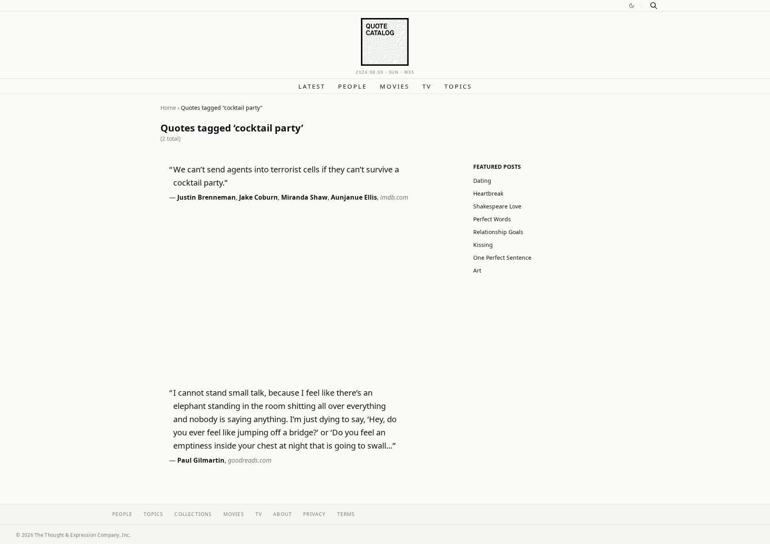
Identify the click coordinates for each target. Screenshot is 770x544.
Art (477, 270)
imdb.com (394, 197)
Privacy (314, 514)
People (352, 86)
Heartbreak (488, 193)
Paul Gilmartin (201, 460)
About (282, 514)
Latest (311, 86)
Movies (394, 86)
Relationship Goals (498, 232)
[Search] (654, 6)
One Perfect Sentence (502, 257)
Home (168, 107)
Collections (193, 514)
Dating (482, 180)
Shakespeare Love (497, 206)
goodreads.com (250, 460)
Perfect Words (492, 219)
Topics (458, 86)
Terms (346, 514)
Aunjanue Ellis (354, 197)
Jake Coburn (258, 197)
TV (427, 86)
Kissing (483, 245)
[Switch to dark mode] (631, 5)
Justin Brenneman (206, 197)
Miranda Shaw (304, 197)
